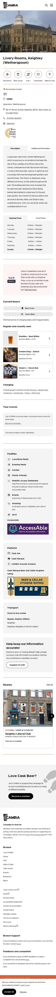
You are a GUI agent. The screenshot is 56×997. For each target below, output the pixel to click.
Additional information (40, 148)
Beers (5, 880)
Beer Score (29, 308)
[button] (51, 716)
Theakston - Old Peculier (13, 393)
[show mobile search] (46, 5)
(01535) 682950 (14, 118)
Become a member (13, 423)
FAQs (27, 834)
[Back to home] (10, 5)
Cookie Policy (8, 910)
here (19, 944)
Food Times (41, 218)
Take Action (8, 868)
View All (49, 684)
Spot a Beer (30, 314)
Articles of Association (12, 906)
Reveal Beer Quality (13, 89)
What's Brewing (9, 926)
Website (10, 123)
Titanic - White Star (32, 393)
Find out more (30, 289)
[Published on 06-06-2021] (28, 719)
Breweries (7, 876)
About (5, 856)
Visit (5, 860)
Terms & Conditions (11, 918)
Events (6, 872)
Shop (5, 894)
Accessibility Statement (12, 902)
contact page (39, 834)
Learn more (25, 985)
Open (9, 99)
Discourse (7, 922)
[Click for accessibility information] (28, 529)
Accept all (9, 991)
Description (15, 148)
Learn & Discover (10, 890)
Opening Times (15, 218)
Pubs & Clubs (8, 864)
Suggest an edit (17, 664)
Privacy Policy (8, 898)
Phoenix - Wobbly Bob (39, 390)
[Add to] (48, 694)
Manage (23, 992)
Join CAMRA (8, 852)
